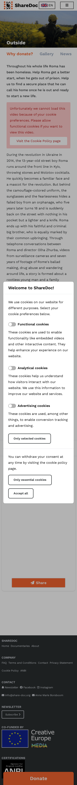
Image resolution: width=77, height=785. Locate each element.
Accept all (21, 493)
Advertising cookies (34, 406)
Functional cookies (33, 324)
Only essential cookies (30, 479)
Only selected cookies (30, 438)
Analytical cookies (33, 368)
